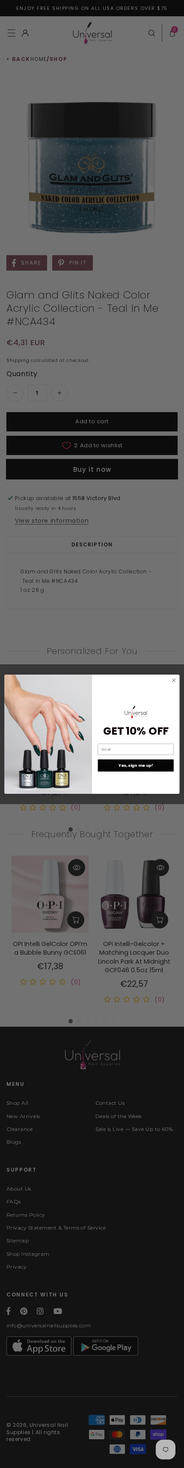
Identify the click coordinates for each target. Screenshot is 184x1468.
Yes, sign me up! (136, 765)
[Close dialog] (174, 680)
